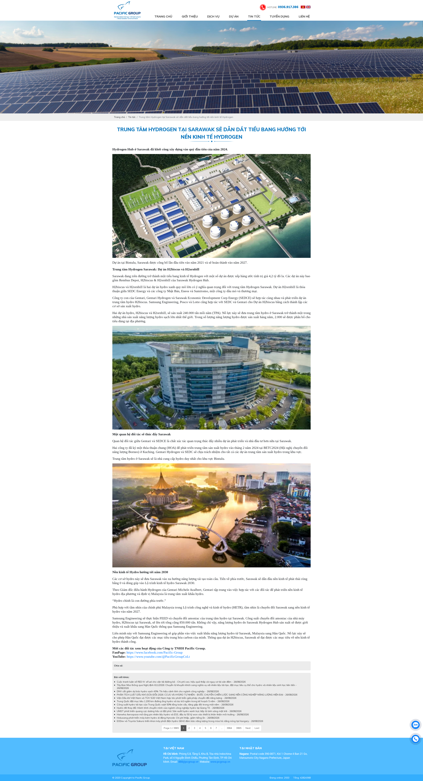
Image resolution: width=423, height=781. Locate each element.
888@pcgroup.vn (188, 765)
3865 (238, 731)
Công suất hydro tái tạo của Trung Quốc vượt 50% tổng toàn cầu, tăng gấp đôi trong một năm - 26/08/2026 (175, 707)
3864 (229, 731)
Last (257, 731)
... (222, 731)
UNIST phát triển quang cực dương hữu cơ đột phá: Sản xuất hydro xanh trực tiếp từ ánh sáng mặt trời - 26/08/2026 (179, 714)
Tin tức (254, 16)
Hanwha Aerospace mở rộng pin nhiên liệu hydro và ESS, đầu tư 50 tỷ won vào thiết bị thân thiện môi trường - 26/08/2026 (183, 717)
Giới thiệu (190, 16)
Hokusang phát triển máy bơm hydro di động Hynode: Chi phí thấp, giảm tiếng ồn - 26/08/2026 (168, 721)
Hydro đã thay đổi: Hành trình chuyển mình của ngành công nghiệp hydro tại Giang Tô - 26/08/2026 (170, 711)
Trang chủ (163, 16)
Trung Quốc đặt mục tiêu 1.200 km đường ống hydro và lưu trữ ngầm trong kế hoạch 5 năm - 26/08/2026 (173, 704)
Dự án (233, 16)
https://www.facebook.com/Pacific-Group (155, 652)
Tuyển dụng (279, 16)
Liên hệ (304, 16)
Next (248, 731)
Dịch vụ (213, 16)
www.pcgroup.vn (221, 765)
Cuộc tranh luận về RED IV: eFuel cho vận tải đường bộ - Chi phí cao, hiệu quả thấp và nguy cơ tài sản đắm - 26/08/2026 (181, 685)
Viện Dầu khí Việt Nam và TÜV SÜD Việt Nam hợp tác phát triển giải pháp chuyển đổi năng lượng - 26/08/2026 (176, 701)
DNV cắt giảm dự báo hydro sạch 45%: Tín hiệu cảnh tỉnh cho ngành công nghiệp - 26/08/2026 (168, 694)
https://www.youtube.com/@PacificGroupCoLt (158, 656)
